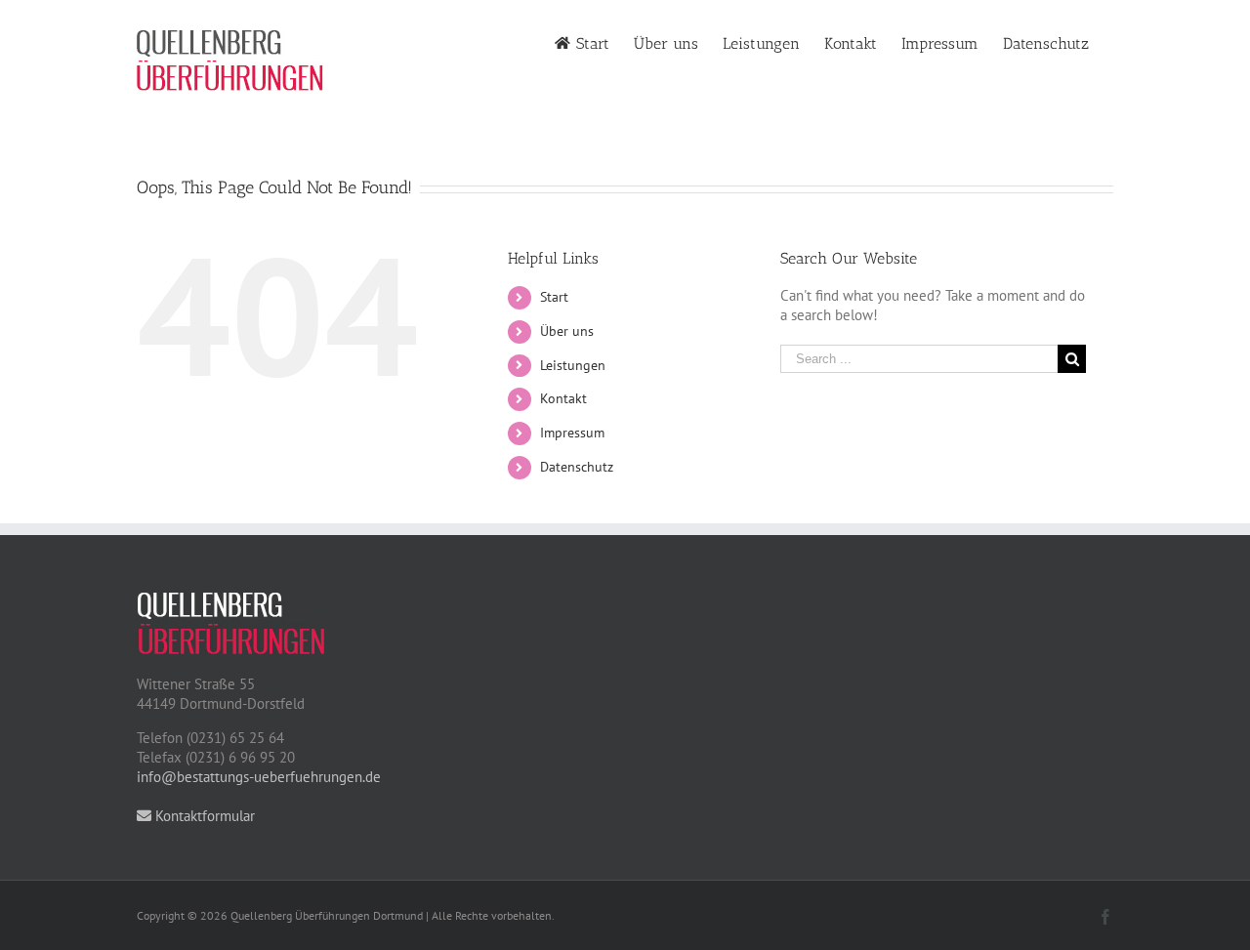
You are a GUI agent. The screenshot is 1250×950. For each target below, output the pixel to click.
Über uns (567, 331)
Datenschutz (576, 466)
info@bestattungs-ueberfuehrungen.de (259, 776)
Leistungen (572, 365)
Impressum (572, 432)
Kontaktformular (203, 815)
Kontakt (563, 398)
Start (554, 297)
